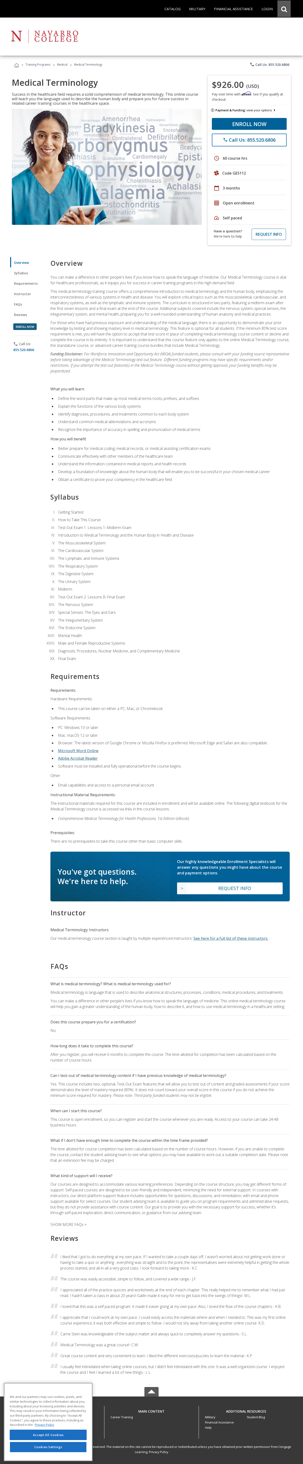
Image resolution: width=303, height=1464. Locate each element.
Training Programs (38, 65)
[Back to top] (151, 1410)
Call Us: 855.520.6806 (269, 64)
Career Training (122, 1417)
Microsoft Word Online (78, 750)
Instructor (22, 294)
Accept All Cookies (48, 1435)
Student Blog (256, 1417)
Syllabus (21, 273)
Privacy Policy (158, 1452)
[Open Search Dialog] (284, 8)
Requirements (26, 283)
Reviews (20, 314)
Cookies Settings (48, 1447)
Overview (21, 262)
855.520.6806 (23, 350)
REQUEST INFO (269, 234)
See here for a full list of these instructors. (230, 938)
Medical (62, 65)
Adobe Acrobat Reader (78, 758)
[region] (48, 1422)
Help (208, 1427)
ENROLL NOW (249, 123)
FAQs (18, 304)
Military (210, 1417)
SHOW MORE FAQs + (68, 1224)
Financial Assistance (219, 1422)
